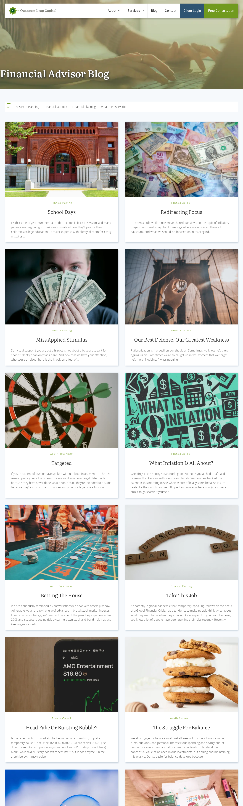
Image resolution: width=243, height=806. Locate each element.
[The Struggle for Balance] (181, 640)
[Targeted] (61, 375)
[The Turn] (181, 772)
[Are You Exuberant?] (61, 772)
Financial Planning (61, 202)
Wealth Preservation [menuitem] (114, 107)
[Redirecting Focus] (181, 124)
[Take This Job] (181, 507)
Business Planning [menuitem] (27, 107)
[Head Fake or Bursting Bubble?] (61, 640)
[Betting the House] (61, 507)
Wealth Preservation (61, 453)
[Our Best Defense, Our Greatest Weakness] (181, 252)
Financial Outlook (181, 202)
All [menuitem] (8, 107)
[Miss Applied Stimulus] (61, 252)
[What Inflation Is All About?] (181, 375)
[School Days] (61, 124)
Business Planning (181, 586)
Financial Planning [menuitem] (84, 107)
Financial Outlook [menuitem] (55, 107)
